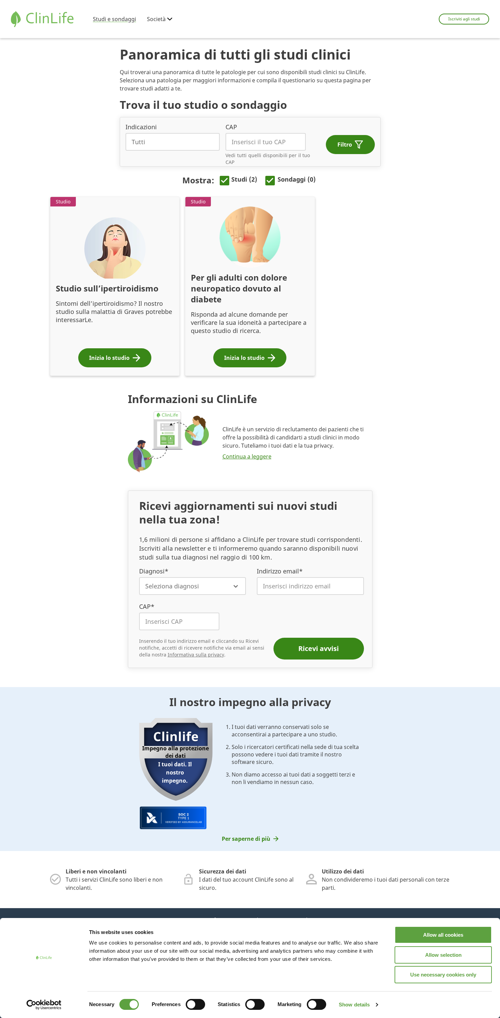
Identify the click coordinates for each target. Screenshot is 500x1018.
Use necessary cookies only (443, 975)
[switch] (195, 1004)
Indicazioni (141, 127)
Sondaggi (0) (297, 179)
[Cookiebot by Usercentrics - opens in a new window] (44, 1005)
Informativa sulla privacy (196, 654)
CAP (231, 127)
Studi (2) (244, 179)
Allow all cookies (443, 935)
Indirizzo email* (280, 571)
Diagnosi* (153, 571)
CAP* (146, 606)
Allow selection (443, 955)
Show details (354, 1004)
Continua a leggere (246, 456)
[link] (250, 839)
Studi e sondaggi (114, 19)
